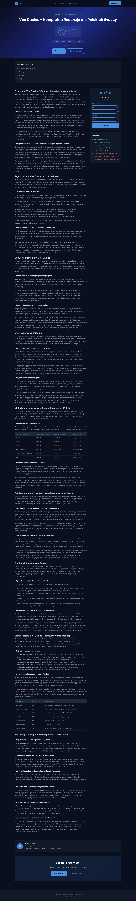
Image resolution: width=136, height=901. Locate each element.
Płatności (22, 75)
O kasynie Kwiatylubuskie (27, 68)
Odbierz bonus (76, 873)
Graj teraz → (115, 3)
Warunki (69, 897)
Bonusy (21, 72)
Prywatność (62, 897)
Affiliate (75, 897)
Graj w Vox (59, 51)
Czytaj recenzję (75, 51)
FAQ (20, 79)
